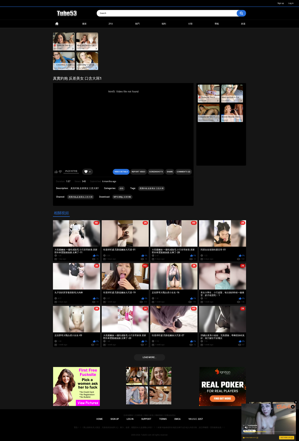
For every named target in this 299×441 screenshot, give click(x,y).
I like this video (56, 171)
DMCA (177, 419)
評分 (111, 23)
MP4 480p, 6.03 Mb (122, 197)
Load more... (150, 357)
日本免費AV (128, 415)
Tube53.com (146, 435)
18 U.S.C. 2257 (195, 419)
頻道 (243, 23)
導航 (217, 23)
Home (57, 24)
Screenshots (156, 172)
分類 (190, 23)
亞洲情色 (138, 415)
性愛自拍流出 (170, 415)
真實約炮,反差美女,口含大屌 (81, 197)
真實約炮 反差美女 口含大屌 (152, 188)
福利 (164, 23)
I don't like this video (60, 171)
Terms (163, 419)
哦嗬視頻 (159, 415)
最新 (84, 23)
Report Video (138, 172)
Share (170, 172)
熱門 (137, 23)
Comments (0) (183, 172)
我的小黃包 (149, 415)
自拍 (121, 188)
